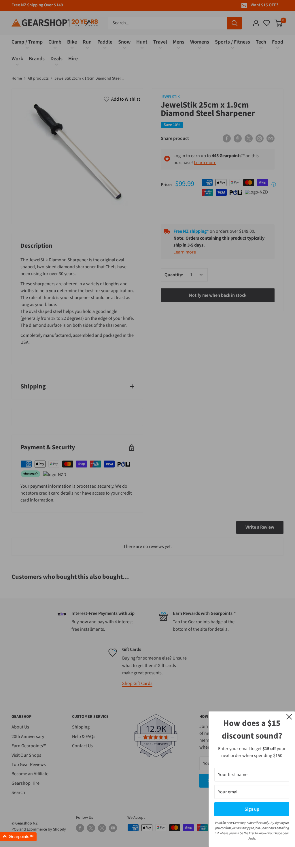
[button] (18, 836)
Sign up (252, 809)
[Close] (289, 716)
